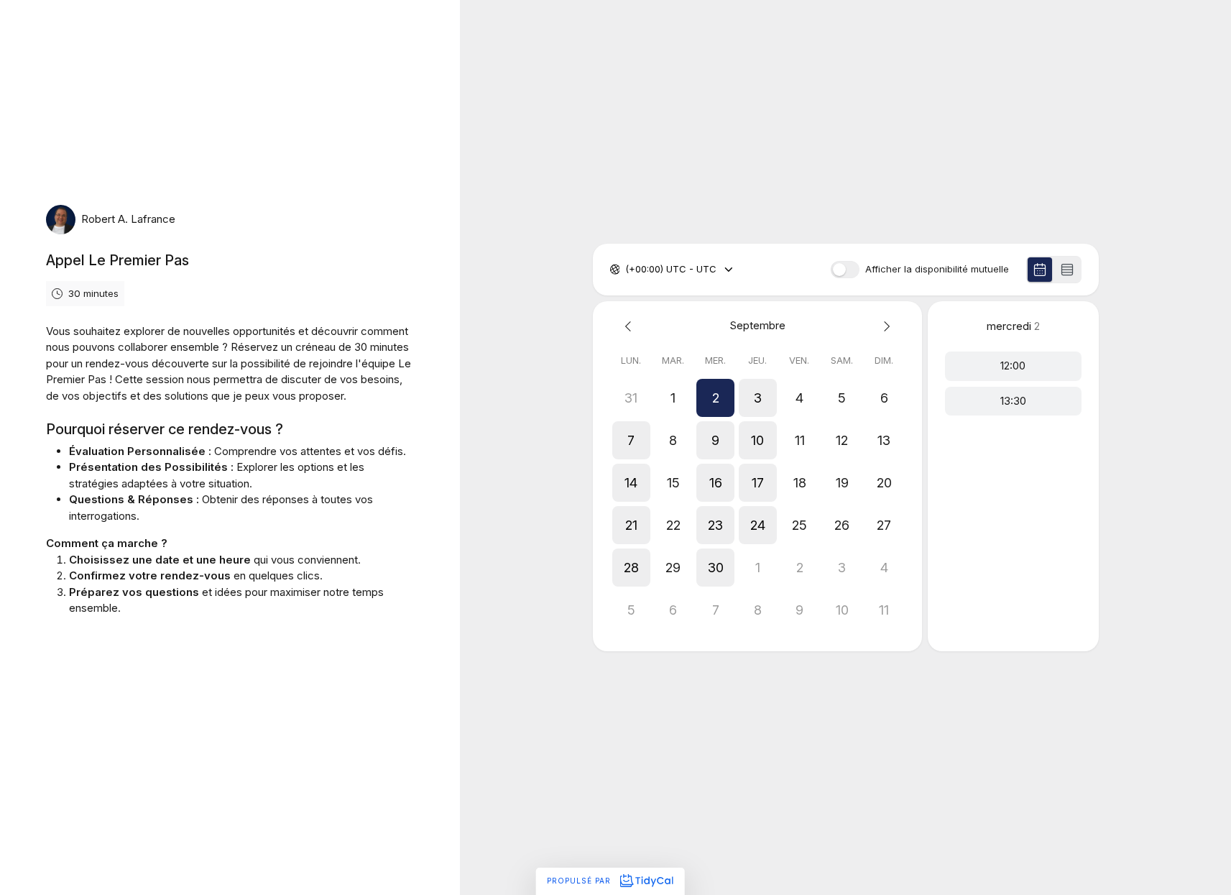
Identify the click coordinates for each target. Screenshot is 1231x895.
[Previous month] (631, 326)
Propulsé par (580, 880)
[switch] (845, 269)
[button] (715, 398)
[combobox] (626, 269)
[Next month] (884, 326)
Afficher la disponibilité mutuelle (937, 269)
